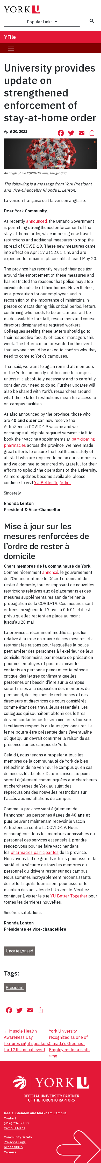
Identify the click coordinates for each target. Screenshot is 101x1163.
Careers (10, 1152)
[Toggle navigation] (11, 48)
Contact (10, 1118)
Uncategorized (19, 950)
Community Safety (18, 1137)
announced (36, 221)
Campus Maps (14, 1128)
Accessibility (13, 1147)
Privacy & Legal (15, 1142)
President (15, 987)
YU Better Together (52, 482)
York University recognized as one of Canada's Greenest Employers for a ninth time (69, 1043)
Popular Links (40, 21)
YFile (10, 36)
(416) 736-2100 (16, 1123)
